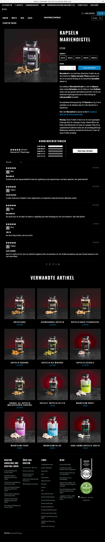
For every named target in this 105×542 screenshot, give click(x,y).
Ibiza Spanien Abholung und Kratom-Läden (12, 506)
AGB (42, 474)
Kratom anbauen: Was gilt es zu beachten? (67, 474)
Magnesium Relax (52, 427)
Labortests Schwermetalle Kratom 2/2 (30, 480)
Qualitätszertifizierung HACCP (48, 522)
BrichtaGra (19, 303)
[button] (41, 146)
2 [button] (49, 264)
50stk (63, 58)
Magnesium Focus (19, 427)
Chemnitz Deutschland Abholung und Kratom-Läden (11, 500)
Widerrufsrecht (45, 481)
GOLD (30, 18)
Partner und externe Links (49, 513)
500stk (85, 58)
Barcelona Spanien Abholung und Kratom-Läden (10, 477)
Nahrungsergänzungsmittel (61, 5)
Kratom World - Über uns (30, 467)
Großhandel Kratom (47, 464)
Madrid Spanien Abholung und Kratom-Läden (11, 495)
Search (43, 487)
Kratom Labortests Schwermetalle (28, 475)
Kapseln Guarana (19, 344)
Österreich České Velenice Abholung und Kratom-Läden (12, 489)
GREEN (6, 18)
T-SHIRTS (19, 5)
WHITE (15, 18)
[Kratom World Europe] (52, 17)
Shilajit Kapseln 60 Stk (52, 384)
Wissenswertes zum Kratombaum (65, 478)
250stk (77, 58)
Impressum (44, 471)
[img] (11, 168)
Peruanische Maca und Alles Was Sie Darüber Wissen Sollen (68, 491)
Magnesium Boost (85, 384)
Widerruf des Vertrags (47, 526)
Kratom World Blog (65, 464)
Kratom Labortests (28, 471)
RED (23, 18)
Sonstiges (83, 5)
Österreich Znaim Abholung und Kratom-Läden (12, 483)
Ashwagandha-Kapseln (52, 303)
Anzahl (62, 64)
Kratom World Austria (47, 506)
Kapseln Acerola (85, 344)
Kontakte (44, 484)
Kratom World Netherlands (49, 510)
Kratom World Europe (16, 533)
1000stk (94, 58)
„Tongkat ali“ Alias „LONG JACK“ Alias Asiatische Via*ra (67, 497)
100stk (70, 58)
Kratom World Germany (48, 500)
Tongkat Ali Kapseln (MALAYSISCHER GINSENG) (19, 384)
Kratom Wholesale (46, 468)
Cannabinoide (32, 5)
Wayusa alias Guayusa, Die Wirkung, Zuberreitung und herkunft (68, 484)
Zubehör (94, 5)
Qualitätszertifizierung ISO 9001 (49, 517)
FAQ (42, 490)
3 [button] (53, 264)
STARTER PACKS (9, 23)
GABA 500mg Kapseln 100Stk (85, 427)
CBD (43, 5)
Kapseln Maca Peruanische (85, 303)
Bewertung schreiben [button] (85, 151)
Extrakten (7, 5)
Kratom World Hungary (48, 497)
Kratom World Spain (47, 503)
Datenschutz (45, 477)
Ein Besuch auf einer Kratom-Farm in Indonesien (68, 469)
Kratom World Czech (47, 494)
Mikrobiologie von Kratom (30, 484)
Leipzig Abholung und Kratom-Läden (10, 471)
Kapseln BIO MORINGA (52, 344)
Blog (4, 9)
